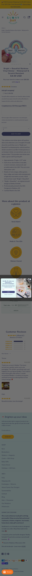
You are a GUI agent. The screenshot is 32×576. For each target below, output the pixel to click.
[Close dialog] (30, 279)
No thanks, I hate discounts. (8, 294)
